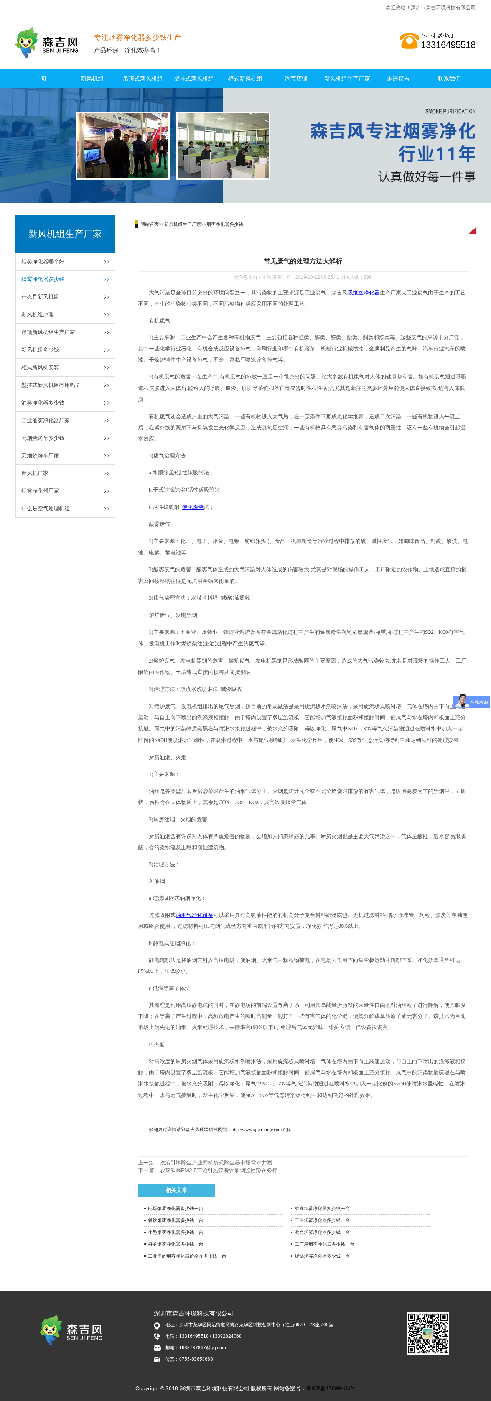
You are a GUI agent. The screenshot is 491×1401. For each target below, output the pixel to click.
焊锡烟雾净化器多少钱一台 (322, 1256)
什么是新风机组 (40, 297)
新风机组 (92, 78)
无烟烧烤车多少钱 (42, 438)
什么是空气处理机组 (45, 508)
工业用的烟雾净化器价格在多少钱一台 (187, 1256)
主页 (41, 78)
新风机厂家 (34, 473)
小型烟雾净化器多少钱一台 (175, 1232)
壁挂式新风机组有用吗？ (51, 385)
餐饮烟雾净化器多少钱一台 (175, 1220)
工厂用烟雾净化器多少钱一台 (324, 1244)
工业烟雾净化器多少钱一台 (322, 1220)
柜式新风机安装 (40, 367)
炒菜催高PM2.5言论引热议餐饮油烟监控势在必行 (218, 1170)
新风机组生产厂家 (347, 78)
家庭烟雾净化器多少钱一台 (322, 1208)
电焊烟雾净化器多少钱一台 (175, 1208)
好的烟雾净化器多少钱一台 (175, 1244)
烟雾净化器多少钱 (42, 279)
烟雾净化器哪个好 (42, 261)
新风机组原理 (37, 314)
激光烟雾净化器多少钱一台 (322, 1232)
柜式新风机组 (245, 78)
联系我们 (449, 78)
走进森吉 (398, 78)
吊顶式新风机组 (143, 78)
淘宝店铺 (296, 78)
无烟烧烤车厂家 (40, 455)
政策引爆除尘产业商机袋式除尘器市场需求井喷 (216, 1162)
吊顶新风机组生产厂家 (48, 332)
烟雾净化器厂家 (40, 491)
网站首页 (149, 224)
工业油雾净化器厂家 (45, 420)
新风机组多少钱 (40, 350)
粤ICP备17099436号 (331, 1388)
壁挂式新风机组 (194, 78)
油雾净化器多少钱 (42, 403)
